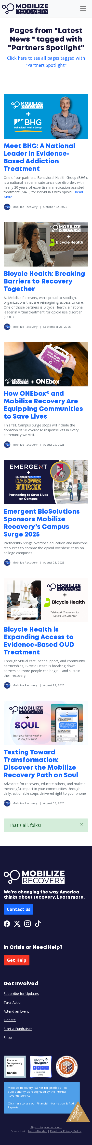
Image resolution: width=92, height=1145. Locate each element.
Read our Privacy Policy (65, 1131)
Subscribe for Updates (21, 993)
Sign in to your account (46, 1127)
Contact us (18, 909)
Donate (10, 1020)
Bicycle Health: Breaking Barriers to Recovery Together (44, 281)
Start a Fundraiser (18, 1028)
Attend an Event (16, 1011)
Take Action (13, 1002)
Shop (8, 1037)
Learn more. (71, 897)
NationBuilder (37, 1131)
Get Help (16, 960)
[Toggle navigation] (83, 8)
